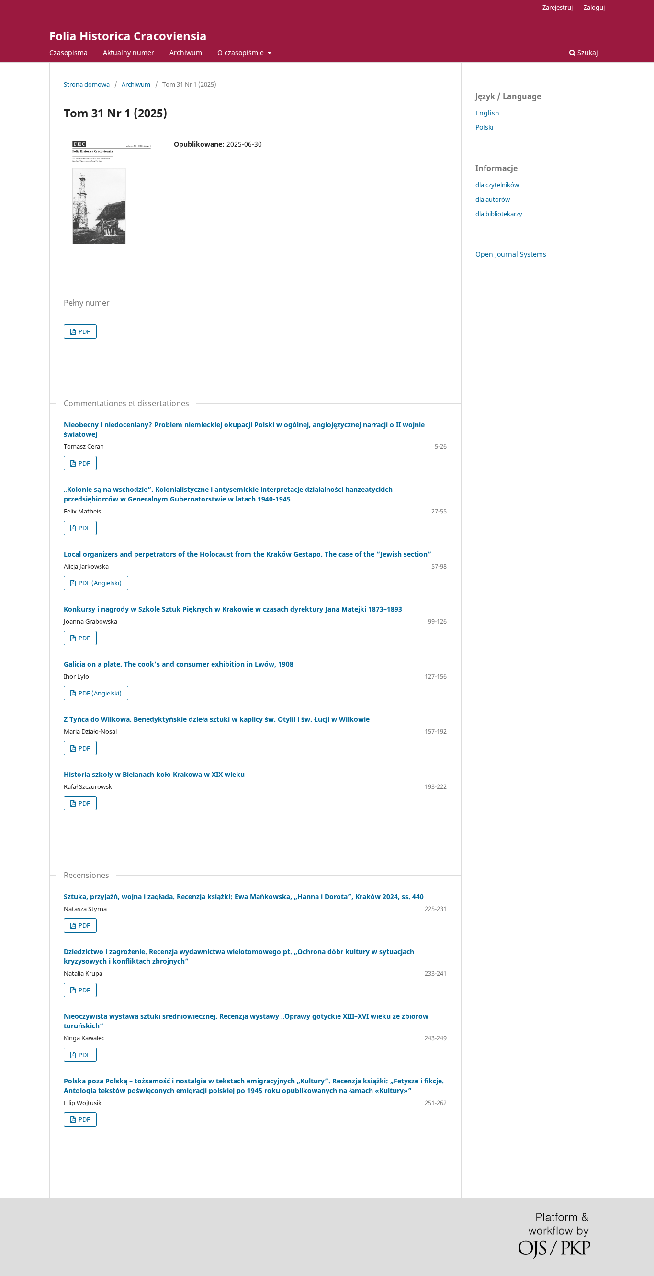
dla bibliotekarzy (498, 213)
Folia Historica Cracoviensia (128, 36)
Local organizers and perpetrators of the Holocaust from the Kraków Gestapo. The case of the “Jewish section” (247, 553)
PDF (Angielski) (99, 583)
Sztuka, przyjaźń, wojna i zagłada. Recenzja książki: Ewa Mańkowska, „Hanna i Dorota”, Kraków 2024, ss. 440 (244, 896)
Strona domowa (87, 84)
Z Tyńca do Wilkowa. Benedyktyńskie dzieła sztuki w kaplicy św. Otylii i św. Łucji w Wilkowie (217, 719)
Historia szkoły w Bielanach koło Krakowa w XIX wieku (154, 774)
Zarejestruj (557, 7)
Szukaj (586, 52)
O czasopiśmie (241, 52)
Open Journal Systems (510, 254)
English (487, 112)
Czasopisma (68, 52)
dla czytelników (497, 185)
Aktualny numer (128, 52)
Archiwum (185, 52)
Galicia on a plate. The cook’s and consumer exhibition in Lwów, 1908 (178, 664)
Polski (484, 127)
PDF (83, 331)
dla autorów (492, 199)
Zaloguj (594, 7)
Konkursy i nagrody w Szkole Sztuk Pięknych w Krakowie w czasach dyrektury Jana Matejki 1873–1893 (233, 609)
